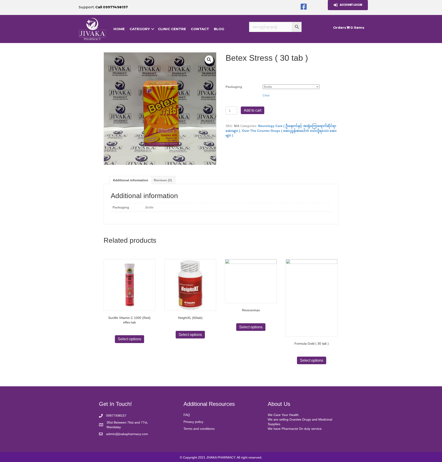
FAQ (186, 415)
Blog (219, 29)
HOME (119, 29)
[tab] (130, 180)
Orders (339, 27)
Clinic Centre (172, 29)
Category (140, 29)
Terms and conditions (199, 428)
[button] (304, 7)
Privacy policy (193, 422)
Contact (200, 29)
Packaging (234, 87)
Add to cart (252, 110)
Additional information (130, 180)
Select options (129, 339)
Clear (266, 95)
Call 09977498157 (111, 7)
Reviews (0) (163, 180)
